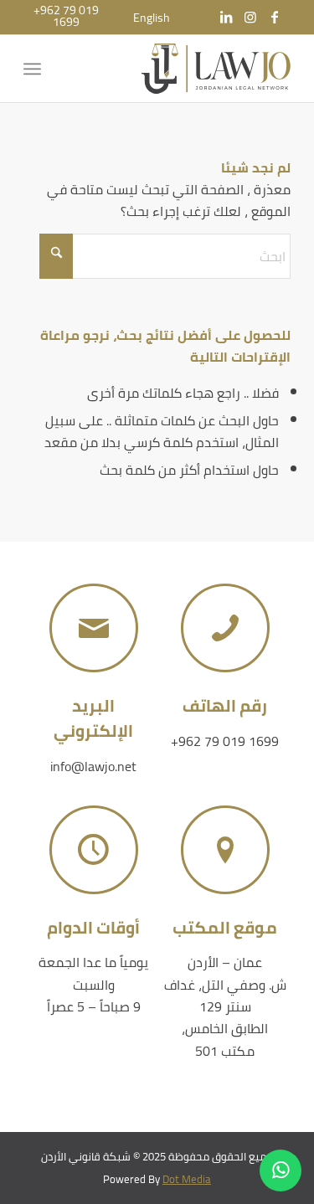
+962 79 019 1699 (225, 741)
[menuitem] (151, 18)
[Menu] (35, 69)
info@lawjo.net (93, 766)
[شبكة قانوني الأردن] (184, 68)
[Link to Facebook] (274, 16)
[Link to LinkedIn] (226, 16)
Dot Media (186, 1179)
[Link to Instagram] (250, 16)
